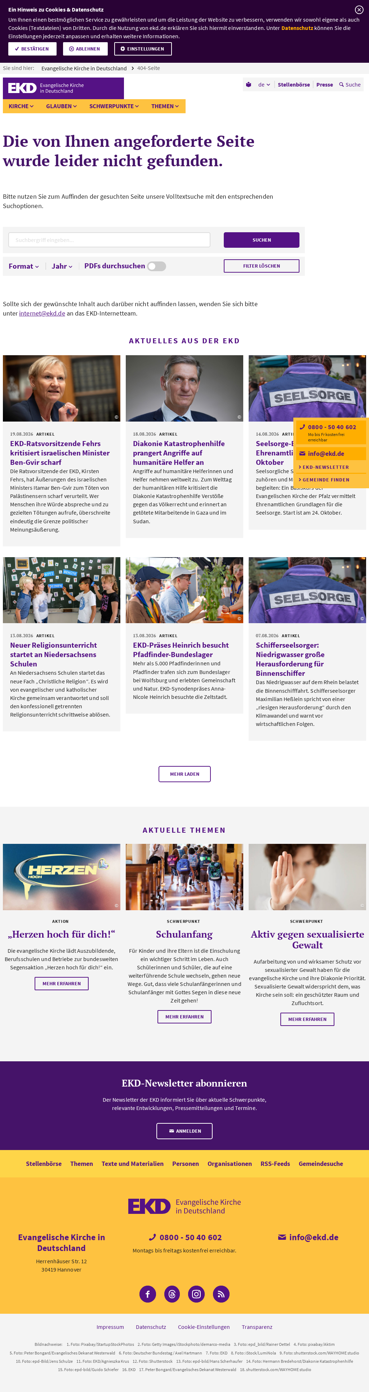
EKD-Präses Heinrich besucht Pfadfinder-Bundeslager (181, 649)
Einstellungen (145, 48)
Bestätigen (35, 48)
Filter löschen (261, 266)
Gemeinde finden (326, 479)
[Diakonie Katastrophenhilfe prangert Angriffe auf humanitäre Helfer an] (184, 388)
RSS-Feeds (275, 1163)
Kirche (18, 106)
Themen (162, 106)
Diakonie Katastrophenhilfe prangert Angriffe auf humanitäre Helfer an (179, 453)
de (261, 84)
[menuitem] (249, 84)
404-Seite (149, 67)
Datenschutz (297, 27)
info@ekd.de (325, 453)
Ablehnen (88, 48)
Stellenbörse (44, 1163)
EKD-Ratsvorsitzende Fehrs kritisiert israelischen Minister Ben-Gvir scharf (60, 453)
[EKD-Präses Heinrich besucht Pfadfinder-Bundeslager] (184, 590)
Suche (353, 84)
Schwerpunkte (111, 106)
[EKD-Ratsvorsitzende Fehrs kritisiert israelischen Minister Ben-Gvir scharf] (61, 388)
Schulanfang (184, 934)
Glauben (59, 106)
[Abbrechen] (359, 9)
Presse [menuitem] (324, 84)
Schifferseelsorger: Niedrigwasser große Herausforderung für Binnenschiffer (290, 659)
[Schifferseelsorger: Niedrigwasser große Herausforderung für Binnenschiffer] (307, 590)
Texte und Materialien (133, 1163)
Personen (185, 1163)
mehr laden (184, 774)
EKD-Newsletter (326, 467)
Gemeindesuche (321, 1163)
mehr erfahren (62, 983)
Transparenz (257, 1326)
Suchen (262, 240)
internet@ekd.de (42, 313)
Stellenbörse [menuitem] (294, 84)
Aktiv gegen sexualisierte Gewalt (307, 939)
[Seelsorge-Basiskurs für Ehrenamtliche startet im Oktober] (307, 388)
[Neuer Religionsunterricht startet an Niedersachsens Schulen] (61, 590)
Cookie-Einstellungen (204, 1326)
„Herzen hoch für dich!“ (61, 934)
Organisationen (230, 1163)
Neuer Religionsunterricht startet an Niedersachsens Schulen (53, 654)
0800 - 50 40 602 (331, 427)
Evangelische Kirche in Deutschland (84, 68)
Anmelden (188, 1131)
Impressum (110, 1326)
